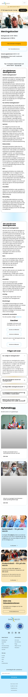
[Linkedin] (16, 633)
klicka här (18, 317)
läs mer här (18, 65)
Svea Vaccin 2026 (14, 683)
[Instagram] (12, 633)
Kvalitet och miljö (14, 686)
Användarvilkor (14, 690)
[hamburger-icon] (24, 2)
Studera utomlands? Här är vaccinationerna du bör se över (11, 452)
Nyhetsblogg (8, 407)
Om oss (3, 653)
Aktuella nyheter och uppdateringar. (9, 411)
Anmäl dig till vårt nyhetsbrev (14, 669)
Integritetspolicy (14, 688)
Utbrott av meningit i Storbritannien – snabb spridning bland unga (13, 499)
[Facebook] (9, 633)
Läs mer (5, 456)
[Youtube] (19, 633)
